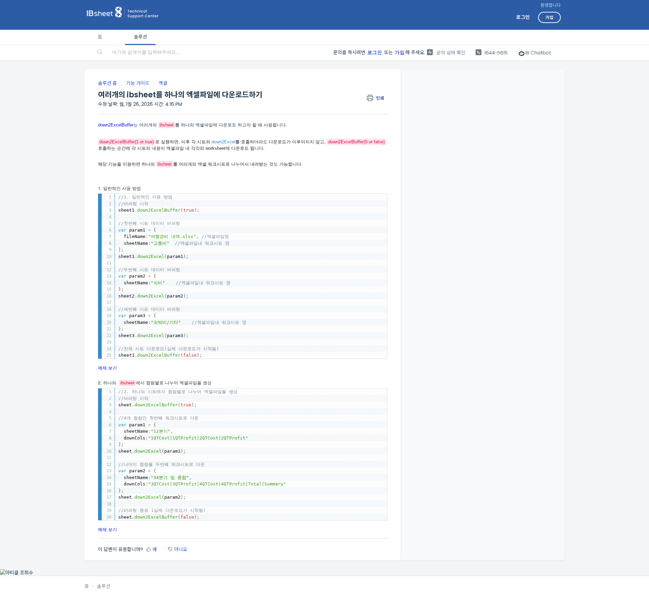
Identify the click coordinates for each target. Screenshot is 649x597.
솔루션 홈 (108, 83)
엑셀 (163, 83)
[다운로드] (312, 214)
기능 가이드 (137, 83)
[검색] (100, 52)
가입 (400, 52)
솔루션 (140, 36)
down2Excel (223, 141)
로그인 (374, 52)
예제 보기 (107, 367)
